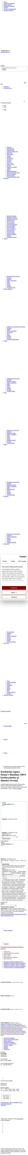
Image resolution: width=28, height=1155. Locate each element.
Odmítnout (14, 597)
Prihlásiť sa (6, 86)
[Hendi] (17, 1031)
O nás (5, 2)
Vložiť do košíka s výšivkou (7, 907)
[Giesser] (13, 1024)
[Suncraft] (17, 1034)
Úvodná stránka (8, 726)
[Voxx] (19, 1032)
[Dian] (8, 1031)
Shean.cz (8, 1120)
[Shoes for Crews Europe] (7, 1025)
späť (25, 723)
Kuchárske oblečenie (9, 961)
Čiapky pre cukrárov (21, 963)
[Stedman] (19, 1029)
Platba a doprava (8, 4)
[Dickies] (23, 1032)
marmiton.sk (20, 1118)
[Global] (12, 1031)
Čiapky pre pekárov (20, 964)
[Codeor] (14, 1027)
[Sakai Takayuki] (10, 1034)
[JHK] (22, 1034)
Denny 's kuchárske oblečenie (17, 967)
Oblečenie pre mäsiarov (9, 966)
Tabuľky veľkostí (8, 1045)
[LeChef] (19, 1024)
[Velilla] (9, 1032)
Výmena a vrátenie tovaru (10, 1043)
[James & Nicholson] (6, 1028)
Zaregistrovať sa (8, 88)
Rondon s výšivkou (8, 10)
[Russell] (14, 1029)
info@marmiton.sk (5, 52)
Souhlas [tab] (4, 561)
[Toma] (4, 1032)
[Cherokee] (22, 1031)
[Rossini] (14, 1032)
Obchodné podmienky (9, 3)
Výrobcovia (7, 967)
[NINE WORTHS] (22, 1025)
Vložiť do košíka (6, 838)
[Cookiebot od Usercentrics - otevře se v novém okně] (19, 557)
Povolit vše (14, 588)
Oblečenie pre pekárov (9, 964)
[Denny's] (3, 1024)
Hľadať (4, 69)
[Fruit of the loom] (22, 1027)
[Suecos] (3, 1034)
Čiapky (5, 753)
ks (17, 837)
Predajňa (6, 1048)
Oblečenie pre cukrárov (9, 963)
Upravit (13, 592)
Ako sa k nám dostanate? (10, 9)
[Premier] (8, 1029)
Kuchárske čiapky (18, 961)
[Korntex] (3, 1029)
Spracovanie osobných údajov (11, 1039)
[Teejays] (3, 1031)
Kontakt (6, 7)
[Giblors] (8, 1024)
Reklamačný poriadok (9, 6)
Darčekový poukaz (8, 695)
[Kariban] (14, 1028)
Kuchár (5, 739)
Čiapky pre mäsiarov (21, 966)
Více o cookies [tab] (22, 561)
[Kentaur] (19, 1028)
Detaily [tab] (13, 561)
